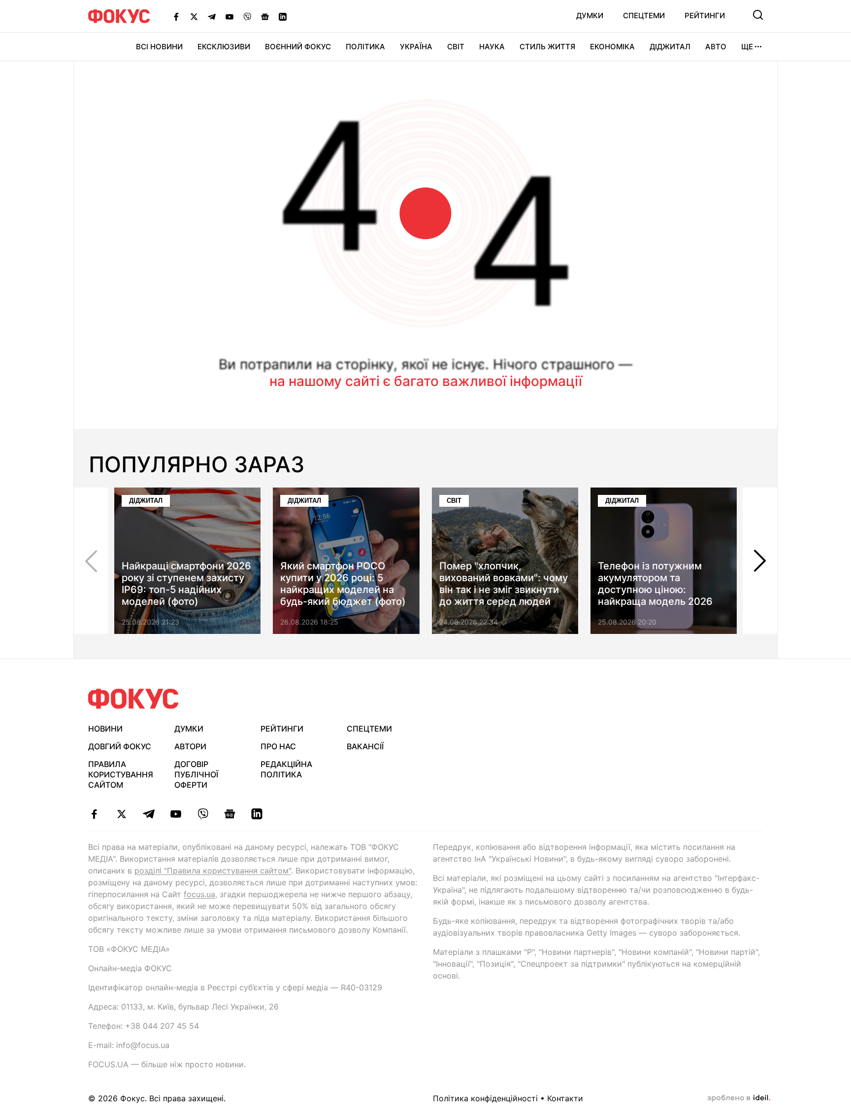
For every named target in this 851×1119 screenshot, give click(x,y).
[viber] (203, 814)
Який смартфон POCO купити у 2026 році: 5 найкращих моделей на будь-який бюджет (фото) (343, 583)
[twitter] (121, 814)
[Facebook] (176, 16)
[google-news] (230, 814)
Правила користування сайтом (120, 774)
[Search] (758, 14)
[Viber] (247, 16)
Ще (747, 46)
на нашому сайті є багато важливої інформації (425, 381)
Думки (589, 15)
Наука (492, 46)
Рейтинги (705, 15)
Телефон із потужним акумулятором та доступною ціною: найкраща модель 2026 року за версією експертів (661, 589)
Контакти (565, 1098)
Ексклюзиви (223, 46)
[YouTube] (229, 16)
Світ (455, 46)
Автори (190, 746)
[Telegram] (212, 16)
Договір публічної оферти (196, 774)
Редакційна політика (286, 769)
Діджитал (670, 46)
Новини (105, 729)
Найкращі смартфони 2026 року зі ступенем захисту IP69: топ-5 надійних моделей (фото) (186, 583)
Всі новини (159, 46)
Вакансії (365, 746)
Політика (365, 46)
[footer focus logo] (133, 699)
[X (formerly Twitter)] (194, 16)
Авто (715, 46)
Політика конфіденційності (485, 1098)
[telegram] (148, 814)
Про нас (278, 746)
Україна (416, 46)
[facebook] (94, 814)
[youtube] (175, 814)
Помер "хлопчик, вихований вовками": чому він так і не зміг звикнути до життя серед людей (503, 583)
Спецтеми (644, 15)
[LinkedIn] (283, 16)
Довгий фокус (119, 746)
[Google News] (265, 16)
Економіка (612, 46)
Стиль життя (547, 46)
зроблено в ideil (738, 1098)
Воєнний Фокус (298, 46)
